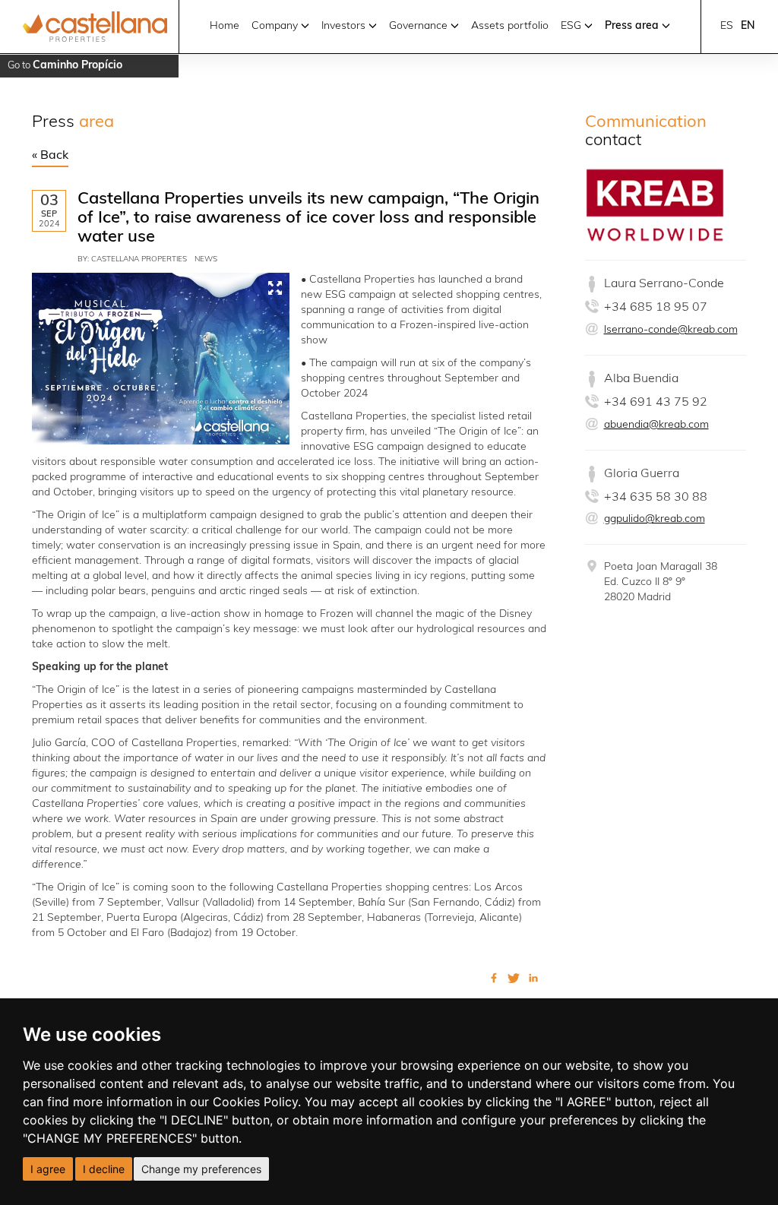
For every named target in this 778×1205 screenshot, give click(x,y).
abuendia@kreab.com (656, 425)
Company (276, 26)
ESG (572, 26)
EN (748, 26)
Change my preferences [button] (201, 1168)
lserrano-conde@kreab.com (671, 330)
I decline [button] (104, 1168)
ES (726, 26)
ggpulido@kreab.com (654, 519)
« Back (50, 156)
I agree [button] (47, 1168)
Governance (420, 26)
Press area (633, 26)
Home (224, 26)
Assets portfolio (510, 26)
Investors (344, 26)
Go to (65, 65)
